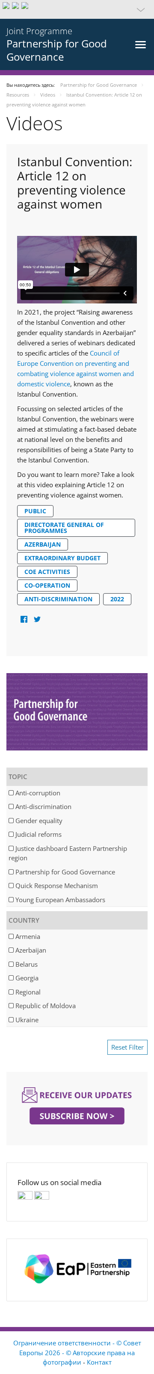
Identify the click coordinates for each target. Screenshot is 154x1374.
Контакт (99, 1362)
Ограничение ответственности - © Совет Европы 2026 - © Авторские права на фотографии (77, 1352)
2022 (117, 599)
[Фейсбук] (23, 619)
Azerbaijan (42, 544)
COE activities (47, 572)
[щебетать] (37, 619)
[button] (77, 9)
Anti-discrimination (58, 599)
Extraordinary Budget (62, 558)
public (35, 511)
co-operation (47, 585)
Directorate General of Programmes (64, 528)
